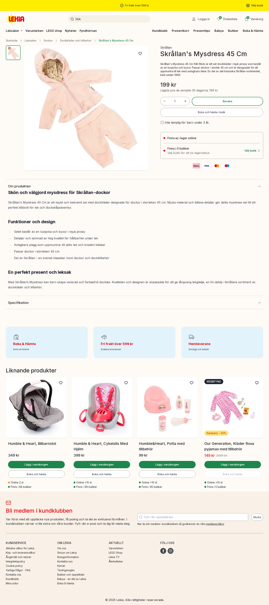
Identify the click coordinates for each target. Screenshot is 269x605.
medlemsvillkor (215, 523)
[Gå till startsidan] (16, 19)
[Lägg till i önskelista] (140, 53)
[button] (254, 19)
